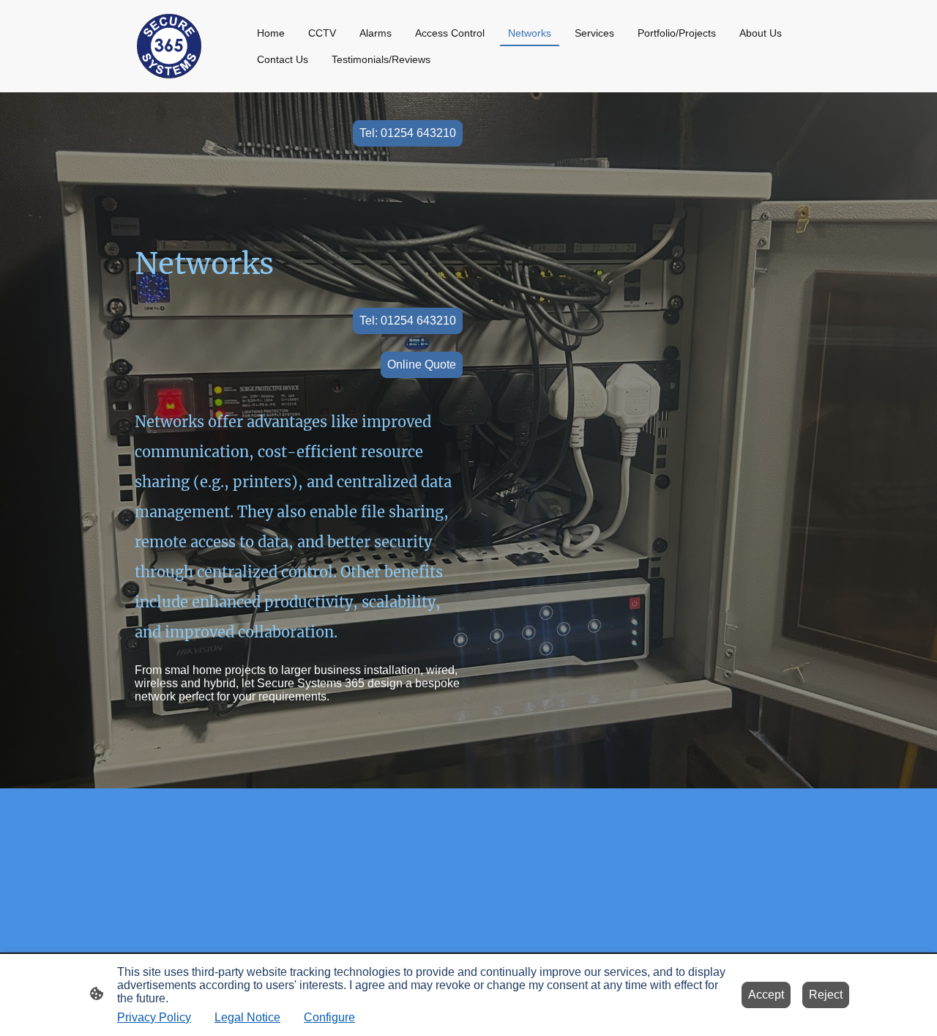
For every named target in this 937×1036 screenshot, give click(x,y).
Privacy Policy (154, 1017)
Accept (766, 994)
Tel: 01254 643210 (407, 133)
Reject (826, 994)
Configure (329, 1017)
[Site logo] (169, 46)
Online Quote (421, 364)
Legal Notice (247, 1017)
